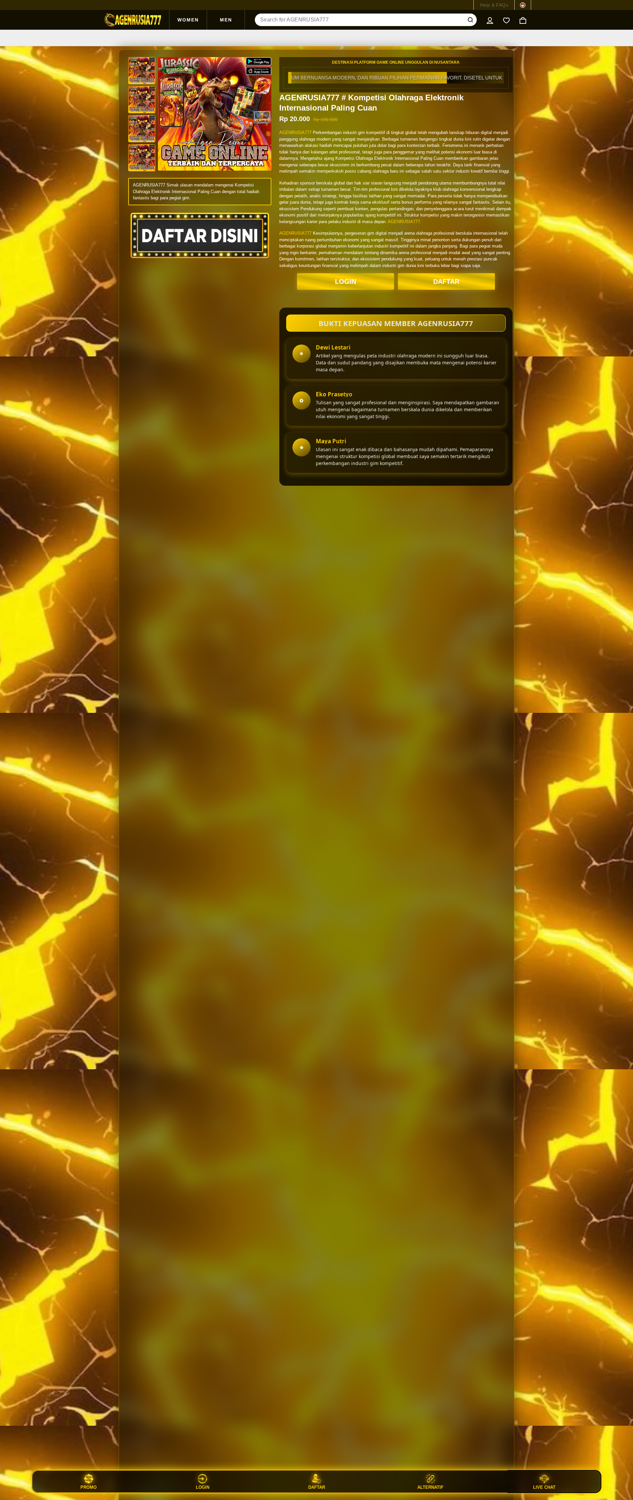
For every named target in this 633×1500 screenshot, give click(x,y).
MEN (226, 19)
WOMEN (188, 19)
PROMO (88, 1487)
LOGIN (345, 281)
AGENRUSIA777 (295, 132)
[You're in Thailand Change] (523, 5)
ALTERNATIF (430, 1487)
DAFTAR (446, 281)
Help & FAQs (494, 5)
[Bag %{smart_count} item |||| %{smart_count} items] (523, 20)
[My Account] (490, 20)
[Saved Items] (506, 20)
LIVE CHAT (544, 1487)
